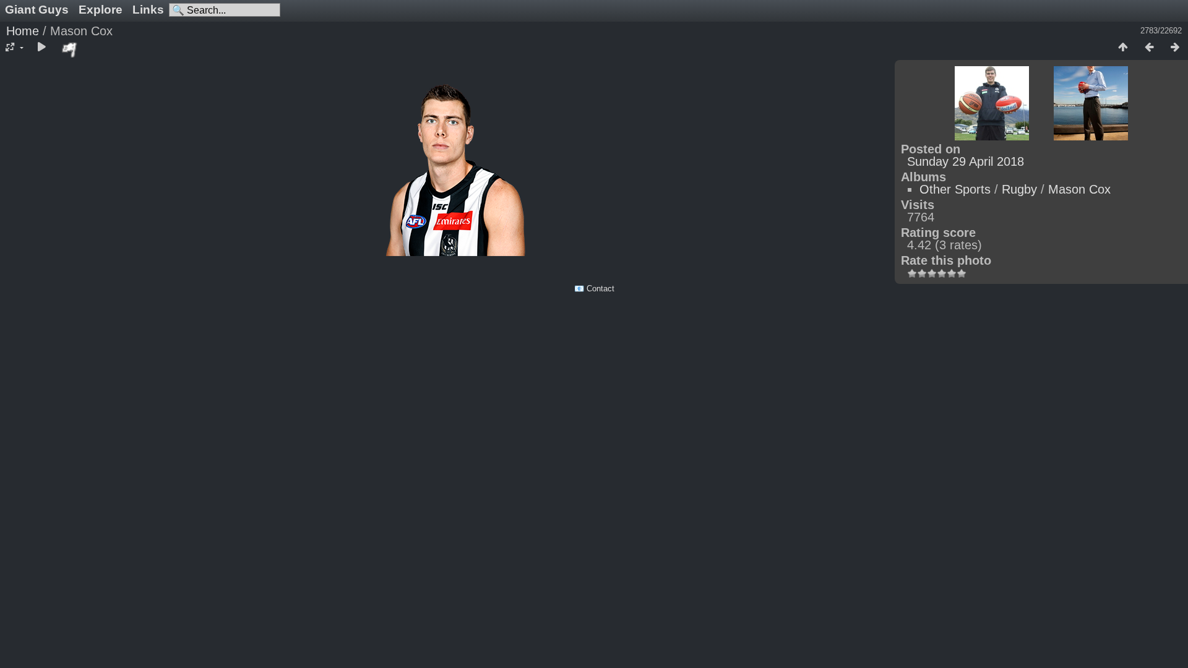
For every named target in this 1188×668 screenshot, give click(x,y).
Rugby (1019, 189)
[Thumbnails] (1123, 47)
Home (22, 31)
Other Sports (955, 189)
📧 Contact (594, 288)
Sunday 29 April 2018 (965, 161)
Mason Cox (1079, 189)
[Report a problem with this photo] (70, 49)
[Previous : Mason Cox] (1149, 47)
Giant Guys (37, 9)
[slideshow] (41, 47)
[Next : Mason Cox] (1175, 47)
